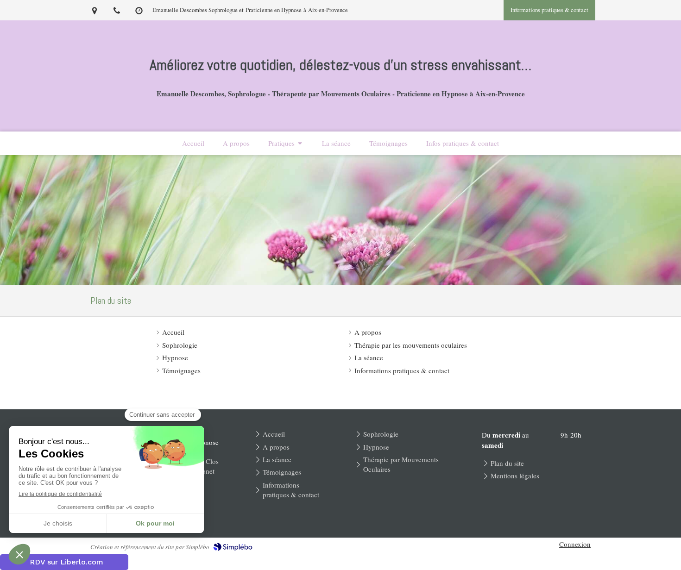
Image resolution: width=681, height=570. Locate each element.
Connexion (575, 544)
